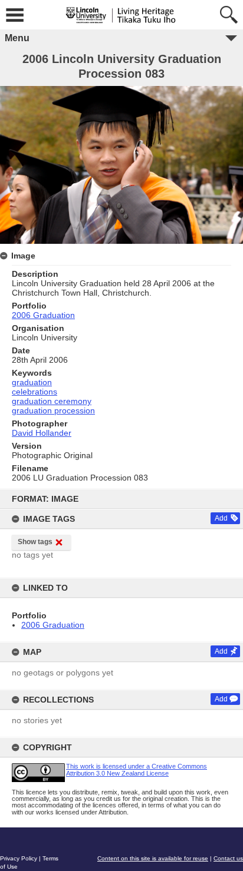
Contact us (228, 858)
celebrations (34, 391)
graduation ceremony (51, 401)
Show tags (35, 542)
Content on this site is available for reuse (152, 858)
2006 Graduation (52, 625)
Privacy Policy (18, 858)
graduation (32, 382)
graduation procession (53, 410)
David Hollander (41, 433)
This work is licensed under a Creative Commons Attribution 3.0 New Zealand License (136, 769)
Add (221, 518)
